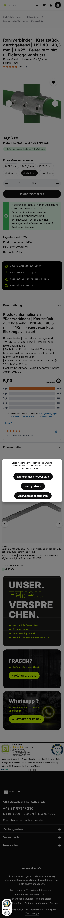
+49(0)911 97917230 (24, 675)
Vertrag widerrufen (32, 868)
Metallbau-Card (14, 903)
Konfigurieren (33, 486)
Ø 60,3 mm (47, 173)
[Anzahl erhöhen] (57, 183)
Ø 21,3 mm (11, 166)
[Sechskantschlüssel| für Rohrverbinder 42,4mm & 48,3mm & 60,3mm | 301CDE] (32, 512)
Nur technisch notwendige (33, 476)
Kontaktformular (33, 820)
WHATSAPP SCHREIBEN (26, 719)
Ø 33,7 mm (45, 166)
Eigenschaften (12, 447)
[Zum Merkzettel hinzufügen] (53, 82)
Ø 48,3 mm (29, 173)
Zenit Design (32, 913)
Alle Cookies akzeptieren (33, 495)
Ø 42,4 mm (11, 173)
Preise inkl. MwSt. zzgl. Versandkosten (26, 142)
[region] (32, 103)
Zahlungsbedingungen (21, 898)
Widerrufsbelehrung (41, 890)
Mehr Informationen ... (32, 468)
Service (54, 903)
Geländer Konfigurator (36, 903)
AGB (26, 890)
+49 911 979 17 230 (18, 808)
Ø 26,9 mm (28, 166)
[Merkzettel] (44, 5)
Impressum (16, 890)
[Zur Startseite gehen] (10, 4)
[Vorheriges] (9, 103)
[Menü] (30, 5)
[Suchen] (37, 5)
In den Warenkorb (32, 193)
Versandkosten (13, 880)
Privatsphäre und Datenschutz (30, 894)
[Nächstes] (55, 103)
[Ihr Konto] (51, 5)
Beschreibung (12, 305)
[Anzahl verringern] (6, 183)
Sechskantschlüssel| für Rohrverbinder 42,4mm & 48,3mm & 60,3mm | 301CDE (31, 550)
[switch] (7, 913)
